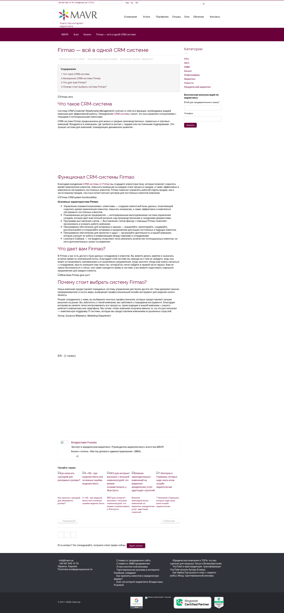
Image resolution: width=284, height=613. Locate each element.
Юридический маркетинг (197, 87)
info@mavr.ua (81, 2)
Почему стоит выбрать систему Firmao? (84, 86)
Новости (188, 83)
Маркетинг (190, 79)
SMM (187, 67)
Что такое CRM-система (75, 74)
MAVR (65, 34)
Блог (76, 34)
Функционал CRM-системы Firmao (81, 78)
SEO (186, 63)
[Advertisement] (119, 151)
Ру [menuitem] (132, 2)
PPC (186, 59)
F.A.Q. (91, 2)
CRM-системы (122, 113)
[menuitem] (127, 3)
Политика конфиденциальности (75, 569)
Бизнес (87, 34)
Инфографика (192, 75)
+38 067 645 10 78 (66, 2)
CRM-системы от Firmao (96, 184)
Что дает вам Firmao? (74, 82)
